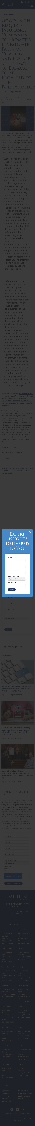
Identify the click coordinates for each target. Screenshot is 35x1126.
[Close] (30, 532)
